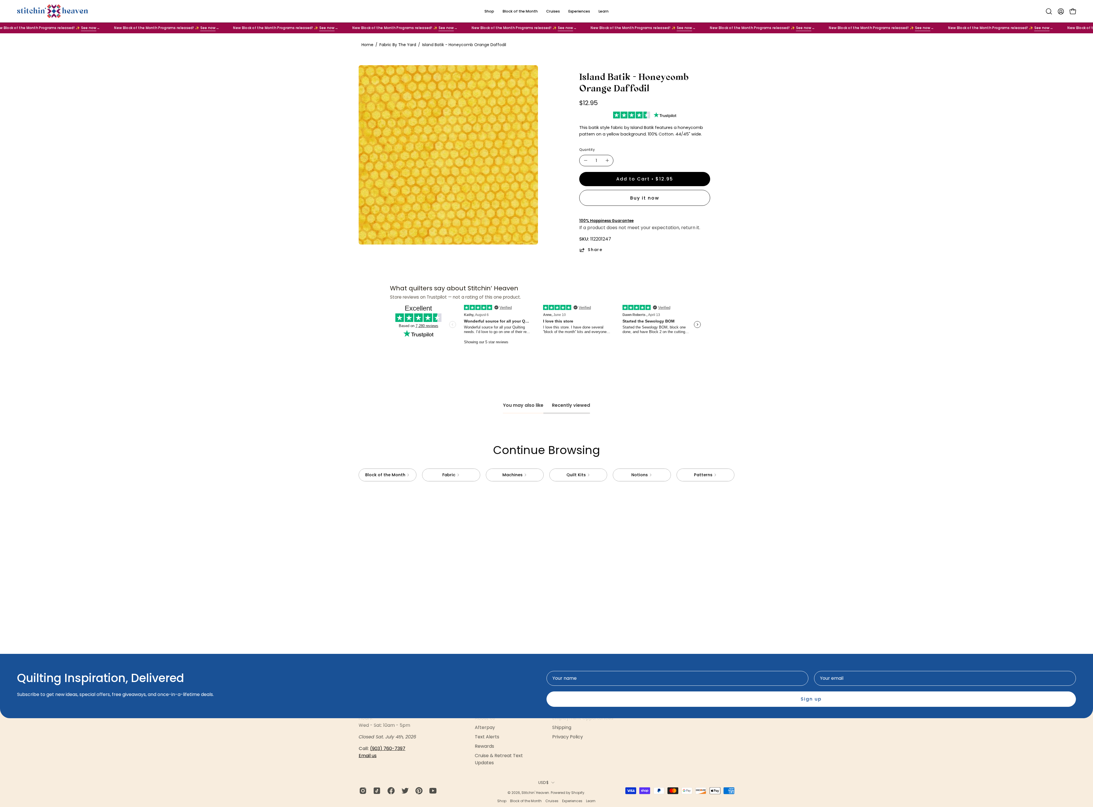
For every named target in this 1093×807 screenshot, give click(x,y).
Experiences (572, 800)
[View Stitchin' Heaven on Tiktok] (376, 791)
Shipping (561, 727)
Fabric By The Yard (397, 45)
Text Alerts (487, 737)
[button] (1049, 11)
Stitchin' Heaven (535, 792)
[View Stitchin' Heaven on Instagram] (362, 791)
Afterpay (485, 727)
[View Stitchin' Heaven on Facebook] (390, 791)
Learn (590, 800)
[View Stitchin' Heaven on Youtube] (432, 791)
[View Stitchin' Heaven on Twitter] (404, 791)
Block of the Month (526, 800)
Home (367, 45)
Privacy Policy (567, 737)
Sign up (811, 699)
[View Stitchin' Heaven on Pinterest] (418, 791)
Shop (501, 800)
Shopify (577, 792)
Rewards (484, 746)
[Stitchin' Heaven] (52, 11)
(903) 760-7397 (387, 748)
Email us (368, 755)
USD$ (543, 782)
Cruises (551, 800)
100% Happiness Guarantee (606, 220)
